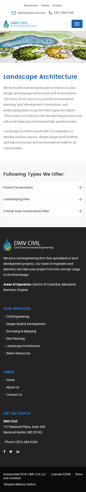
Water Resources (18, 353)
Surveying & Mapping (21, 331)
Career (45, 5)
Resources (31, 5)
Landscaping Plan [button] (16, 199)
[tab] (43, 187)
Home (10, 380)
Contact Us (14, 394)
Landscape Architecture (23, 346)
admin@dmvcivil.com (31, 13)
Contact (57, 5)
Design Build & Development (26, 324)
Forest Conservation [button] (18, 187)
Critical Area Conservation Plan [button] (26, 211)
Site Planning (15, 338)
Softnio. (31, 484)
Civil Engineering (17, 316)
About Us (12, 387)
